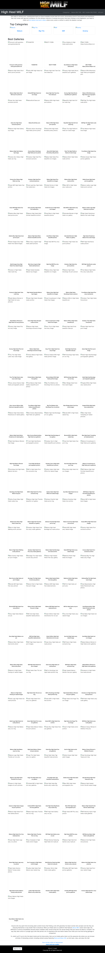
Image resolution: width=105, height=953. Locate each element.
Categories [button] (66, 12)
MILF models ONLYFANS (89, 12)
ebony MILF (76, 927)
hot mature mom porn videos (37, 20)
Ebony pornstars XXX (60, 938)
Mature (19, 31)
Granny (85, 31)
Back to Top (17, 948)
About (50, 948)
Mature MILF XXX (76, 12)
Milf (63, 31)
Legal (55, 948)
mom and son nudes (52, 944)
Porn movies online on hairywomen (52, 942)
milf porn (100, 12)
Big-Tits (41, 31)
